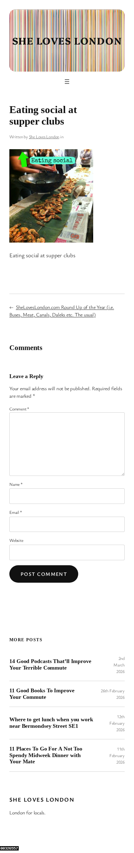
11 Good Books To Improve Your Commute (41, 693)
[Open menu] (67, 81)
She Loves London (67, 40)
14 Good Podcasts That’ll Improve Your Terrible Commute (50, 664)
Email (15, 512)
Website (16, 540)
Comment (19, 409)
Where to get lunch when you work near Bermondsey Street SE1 (51, 722)
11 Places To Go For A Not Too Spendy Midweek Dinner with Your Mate (45, 755)
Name (16, 484)
